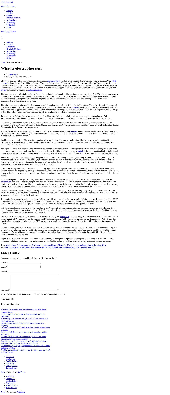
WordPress (21, 372)
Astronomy (10, 22)
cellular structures (35, 90)
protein (3, 90)
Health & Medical (13, 18)
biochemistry (65, 217)
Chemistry (10, 15)
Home (3, 62)
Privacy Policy (11, 366)
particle (81, 151)
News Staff (12, 74)
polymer (74, 131)
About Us (10, 357)
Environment (37, 245)
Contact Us (10, 359)
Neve (3, 372)
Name (4, 262)
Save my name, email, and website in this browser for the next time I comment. (35, 294)
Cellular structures (24, 245)
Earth (8, 27)
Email (4, 267)
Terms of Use (11, 368)
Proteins (97, 245)
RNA (114, 81)
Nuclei (69, 245)
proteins (6, 83)
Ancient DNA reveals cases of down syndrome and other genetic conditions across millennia (23, 338)
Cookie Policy (11, 361)
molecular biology (54, 81)
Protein (90, 245)
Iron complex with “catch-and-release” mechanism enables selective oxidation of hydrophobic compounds (24, 342)
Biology (9, 11)
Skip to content (7, 2)
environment (6, 182)
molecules (75, 107)
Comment (5, 290)
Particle (76, 245)
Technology (11, 25)
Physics (9, 13)
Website (4, 271)
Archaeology (11, 20)
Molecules (62, 245)
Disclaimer (10, 363)
